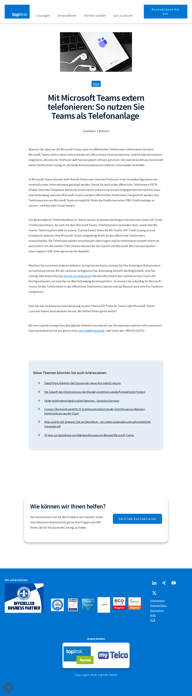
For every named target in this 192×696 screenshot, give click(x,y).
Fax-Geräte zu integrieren (74, 276)
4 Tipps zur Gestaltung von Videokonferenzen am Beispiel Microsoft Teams (89, 435)
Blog (96, 84)
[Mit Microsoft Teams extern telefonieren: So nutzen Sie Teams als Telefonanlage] (96, 52)
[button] (8, 688)
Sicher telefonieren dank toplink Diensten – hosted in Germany (81, 401)
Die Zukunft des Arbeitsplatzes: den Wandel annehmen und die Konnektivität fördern (94, 392)
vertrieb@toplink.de (92, 330)
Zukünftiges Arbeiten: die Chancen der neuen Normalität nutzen (82, 383)
